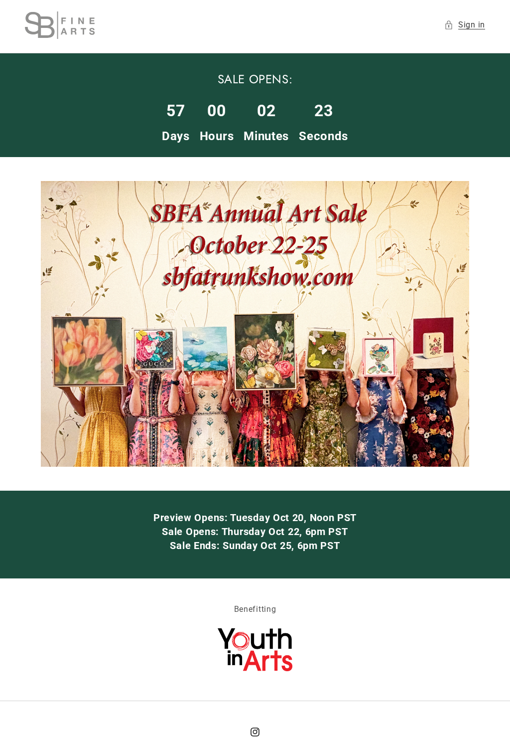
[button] (464, 25)
